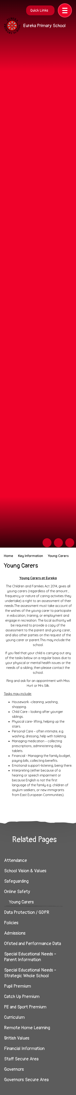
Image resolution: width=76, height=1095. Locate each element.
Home (8, 556)
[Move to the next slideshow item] (58, 542)
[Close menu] (65, 10)
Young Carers (58, 556)
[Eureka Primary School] (12, 26)
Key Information (30, 556)
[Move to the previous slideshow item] (47, 542)
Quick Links (39, 10)
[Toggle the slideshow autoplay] (69, 542)
